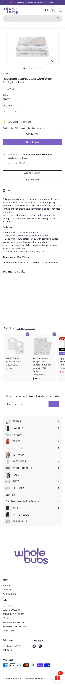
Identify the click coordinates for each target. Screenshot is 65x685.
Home (5, 73)
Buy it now (32, 141)
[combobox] (32, 18)
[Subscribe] (54, 404)
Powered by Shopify (36, 678)
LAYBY (6, 618)
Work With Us (9, 594)
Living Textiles (10, 89)
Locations (7, 589)
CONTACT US (9, 605)
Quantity (7, 105)
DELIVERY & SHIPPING (13, 614)
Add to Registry (32, 173)
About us (7, 585)
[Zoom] (52, 61)
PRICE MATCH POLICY (13, 622)
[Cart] (53, 10)
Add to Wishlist (32, 179)
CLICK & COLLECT (11, 610)
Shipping (19, 128)
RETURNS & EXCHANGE (14, 626)
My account (8, 630)
